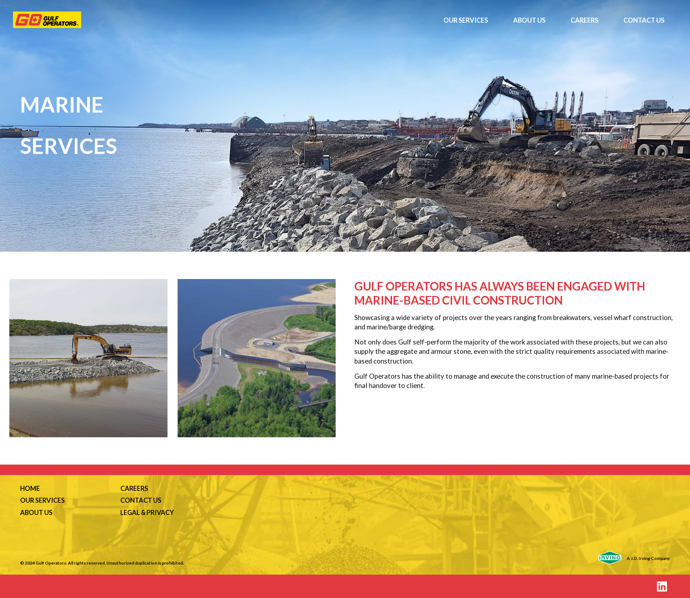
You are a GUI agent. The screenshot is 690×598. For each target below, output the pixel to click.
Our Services (465, 20)
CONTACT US (140, 500)
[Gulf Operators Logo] (222, 20)
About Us (529, 20)
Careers (584, 20)
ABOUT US (36, 512)
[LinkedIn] (662, 586)
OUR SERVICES (42, 500)
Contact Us (644, 20)
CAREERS (134, 488)
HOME (30, 488)
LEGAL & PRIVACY (147, 512)
